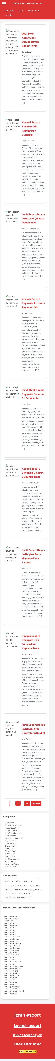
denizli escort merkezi (12, 968)
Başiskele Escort (28, 141)
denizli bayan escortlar (12, 962)
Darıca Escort (27, 52)
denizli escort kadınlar (12, 943)
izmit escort (27, 1015)
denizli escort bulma (11, 977)
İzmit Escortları (10, 836)
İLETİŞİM (8, 15)
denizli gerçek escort (12, 987)
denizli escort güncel (12, 973)
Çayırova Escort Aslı (14, 882)
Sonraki (36, 803)
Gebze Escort (10, 854)
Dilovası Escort (10, 851)
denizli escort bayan (11, 916)
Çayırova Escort (11, 843)
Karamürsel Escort (12, 864)
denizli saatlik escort (12, 948)
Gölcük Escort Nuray (15, 897)
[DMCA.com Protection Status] (28, 1053)
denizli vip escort (10, 959)
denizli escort (9, 923)
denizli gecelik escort (12, 946)
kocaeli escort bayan (27, 1043)
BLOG (21, 11)
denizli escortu (9, 934)
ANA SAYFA (9, 11)
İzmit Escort (26, 404)
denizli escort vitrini (11, 989)
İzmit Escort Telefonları (30, 229)
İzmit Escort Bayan (12, 830)
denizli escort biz (10, 993)
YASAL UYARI (33, 11)
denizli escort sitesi (11, 955)
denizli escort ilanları (12, 937)
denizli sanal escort (11, 939)
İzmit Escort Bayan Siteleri (17, 886)
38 (27, 803)
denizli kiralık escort (11, 950)
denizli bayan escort (11, 919)
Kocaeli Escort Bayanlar (14, 838)
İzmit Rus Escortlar (12, 859)
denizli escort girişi (11, 971)
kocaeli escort (27, 1025)
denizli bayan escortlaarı (13, 966)
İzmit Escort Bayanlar (13, 833)
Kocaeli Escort (27, 313)
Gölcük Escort (10, 856)
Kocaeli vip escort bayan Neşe (18, 890)
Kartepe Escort (10, 867)
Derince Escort (10, 849)
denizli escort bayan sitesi (14, 991)
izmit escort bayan (27, 1035)
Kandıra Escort (10, 861)
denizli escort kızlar (11, 941)
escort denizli (9, 921)
